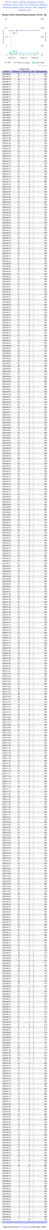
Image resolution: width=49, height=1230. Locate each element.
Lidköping (42, 5)
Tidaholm (42, 7)
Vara (29, 10)
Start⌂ (15, 2)
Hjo (26, 5)
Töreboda (22, 10)
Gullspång (6, 5)
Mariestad (7, 7)
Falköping (31, 2)
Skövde (28, 7)
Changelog (24, 1227)
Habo (21, 5)
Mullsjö (15, 7)
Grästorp (40, 2)
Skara (21, 7)
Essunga (22, 2)
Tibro (35, 7)
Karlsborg (33, 5)
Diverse (8, 2)
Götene (15, 5)
